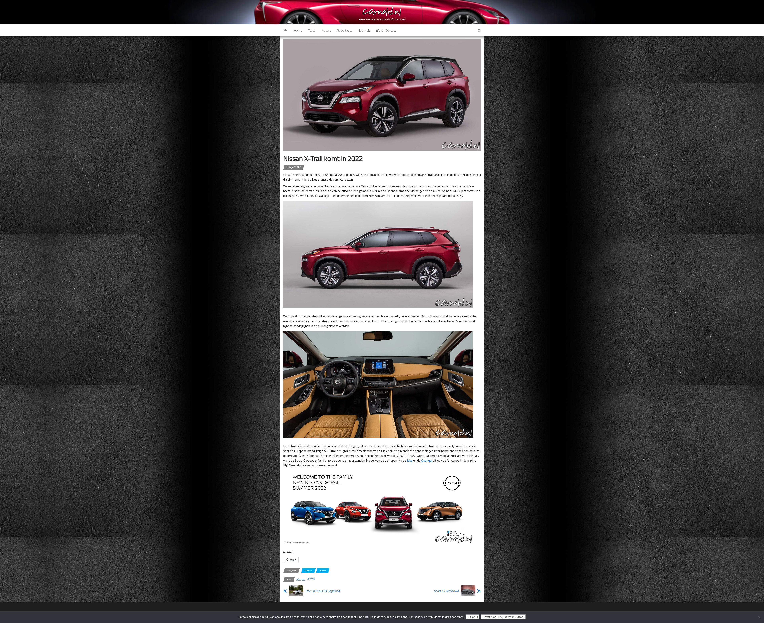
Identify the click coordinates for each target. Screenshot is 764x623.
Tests (311, 30)
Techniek (364, 30)
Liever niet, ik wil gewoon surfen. (503, 616)
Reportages (345, 30)
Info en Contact (386, 30)
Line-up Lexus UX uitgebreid (322, 591)
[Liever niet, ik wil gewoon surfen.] (759, 617)
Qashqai (426, 460)
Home (298, 30)
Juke (409, 460)
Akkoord (473, 616)
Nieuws (326, 30)
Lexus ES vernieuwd (446, 591)
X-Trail (311, 578)
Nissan (323, 570)
